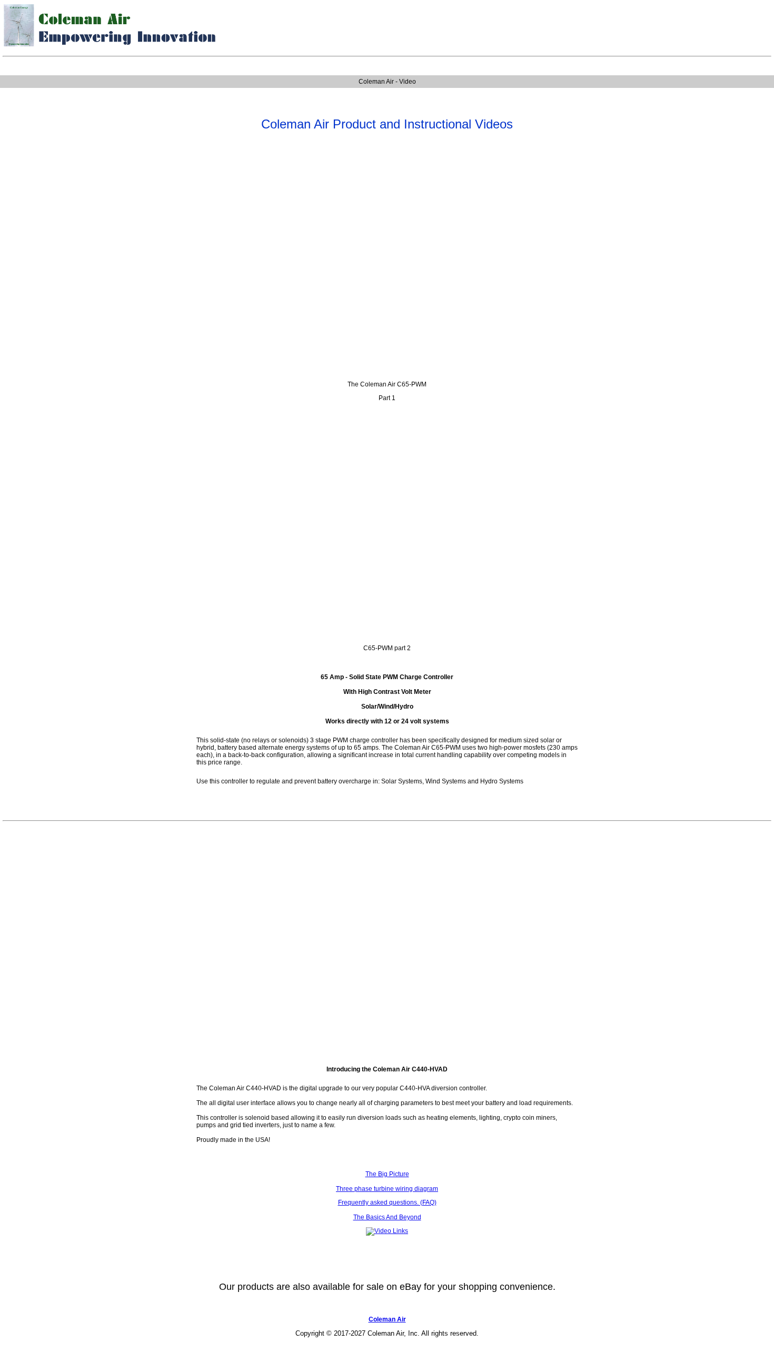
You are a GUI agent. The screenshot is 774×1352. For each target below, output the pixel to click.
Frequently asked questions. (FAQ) (387, 1202)
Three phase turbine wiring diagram (387, 1188)
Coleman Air (387, 1319)
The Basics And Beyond (387, 1217)
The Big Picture (387, 1174)
